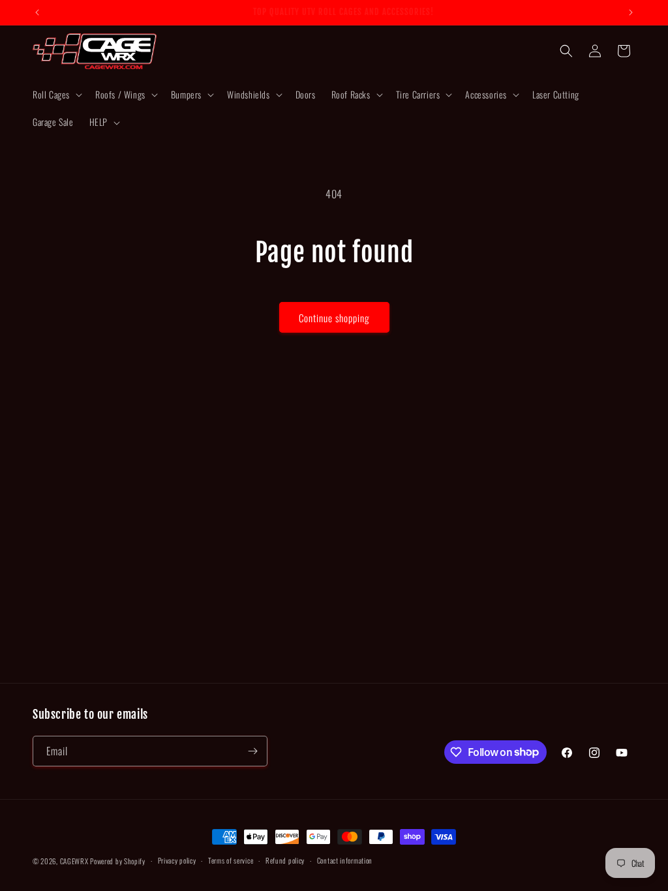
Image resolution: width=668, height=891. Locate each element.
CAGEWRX (74, 861)
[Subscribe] (252, 751)
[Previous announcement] (37, 12)
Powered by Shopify (117, 861)
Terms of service (230, 860)
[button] (56, 94)
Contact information (344, 860)
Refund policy (285, 860)
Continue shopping (334, 317)
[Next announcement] (630, 12)
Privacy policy (177, 860)
